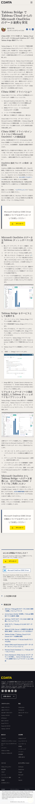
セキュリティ (27, 789)
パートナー (4, 748)
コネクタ (3, 738)
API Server (4, 718)
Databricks (21, 769)
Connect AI (21, 710)
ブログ (3, 772)
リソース (3, 775)
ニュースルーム (22, 743)
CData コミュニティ (6, 767)
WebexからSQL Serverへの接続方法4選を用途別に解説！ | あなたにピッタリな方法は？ (19, 630)
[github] (12, 691)
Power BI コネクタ (5, 726)
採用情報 (20, 754)
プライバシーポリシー (14, 789)
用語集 (3, 780)
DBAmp (20, 715)
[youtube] (9, 691)
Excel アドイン (5, 723)
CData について (22, 738)
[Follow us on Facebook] (27, 29)
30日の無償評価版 (19, 491)
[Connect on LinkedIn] (33, 29)
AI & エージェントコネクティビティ (9, 744)
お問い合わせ (7, 696)
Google (20, 772)
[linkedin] (2, 691)
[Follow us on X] (30, 29)
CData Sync (21, 707)
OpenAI (20, 780)
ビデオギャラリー (5, 783)
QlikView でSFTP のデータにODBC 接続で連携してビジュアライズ (19, 620)
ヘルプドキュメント (20, 190)
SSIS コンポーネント (23, 712)
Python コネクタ (5, 715)
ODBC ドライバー (5, 707)
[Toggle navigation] (31, 2)
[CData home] (7, 2)
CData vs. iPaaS (5, 750)
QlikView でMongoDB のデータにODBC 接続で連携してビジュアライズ (19, 610)
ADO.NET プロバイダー (7, 712)
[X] (6, 691)
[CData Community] (15, 691)
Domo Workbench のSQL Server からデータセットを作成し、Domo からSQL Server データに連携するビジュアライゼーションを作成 (19, 658)
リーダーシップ (22, 749)
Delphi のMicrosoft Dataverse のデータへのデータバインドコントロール (19, 646)
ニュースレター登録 (6, 777)
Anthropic (21, 767)
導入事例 (3, 769)
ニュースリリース (22, 741)
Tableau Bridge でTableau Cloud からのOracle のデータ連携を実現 (18, 635)
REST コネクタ (4, 721)
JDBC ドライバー (5, 710)
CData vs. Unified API (6, 753)
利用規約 (3, 789)
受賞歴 (20, 746)
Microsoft (20, 775)
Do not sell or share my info (17, 802)
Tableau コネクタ (5, 729)
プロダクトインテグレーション (8, 741)
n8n (19, 777)
